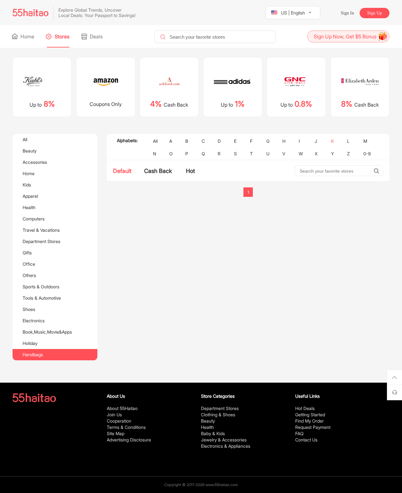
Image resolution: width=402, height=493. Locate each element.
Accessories (35, 162)
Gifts (27, 252)
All (25, 139)
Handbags (33, 354)
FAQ (299, 433)
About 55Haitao (122, 408)
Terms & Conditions (126, 427)
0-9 (367, 153)
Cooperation (119, 421)
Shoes (29, 309)
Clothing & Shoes (218, 414)
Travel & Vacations (41, 230)
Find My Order (309, 421)
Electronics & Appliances (225, 446)
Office (29, 264)
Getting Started (310, 414)
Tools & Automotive (42, 298)
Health (29, 207)
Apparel (30, 196)
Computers (34, 218)
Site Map (115, 433)
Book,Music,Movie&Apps (47, 332)
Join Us (114, 414)
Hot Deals (305, 408)
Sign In (347, 13)
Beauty (29, 150)
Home (26, 36)
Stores (61, 36)
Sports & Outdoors (41, 286)
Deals (96, 36)
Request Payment (312, 427)
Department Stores (41, 241)
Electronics (34, 320)
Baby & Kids (213, 433)
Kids (27, 184)
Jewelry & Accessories (224, 439)
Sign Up (374, 13)
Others (29, 275)
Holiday (30, 343)
